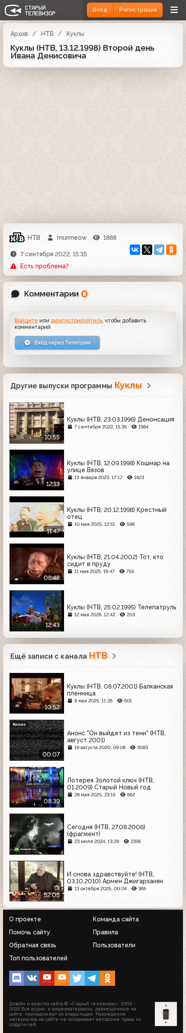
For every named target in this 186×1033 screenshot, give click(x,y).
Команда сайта (116, 919)
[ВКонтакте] (135, 250)
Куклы (75, 33)
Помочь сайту (29, 932)
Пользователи (114, 945)
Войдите (26, 320)
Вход (100, 9)
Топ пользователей (38, 958)
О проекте (25, 919)
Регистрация (138, 9)
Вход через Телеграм (61, 342)
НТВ (47, 33)
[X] (147, 250)
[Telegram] (159, 250)
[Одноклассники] (171, 250)
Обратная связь (32, 945)
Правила (105, 932)
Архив (19, 33)
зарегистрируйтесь (76, 320)
